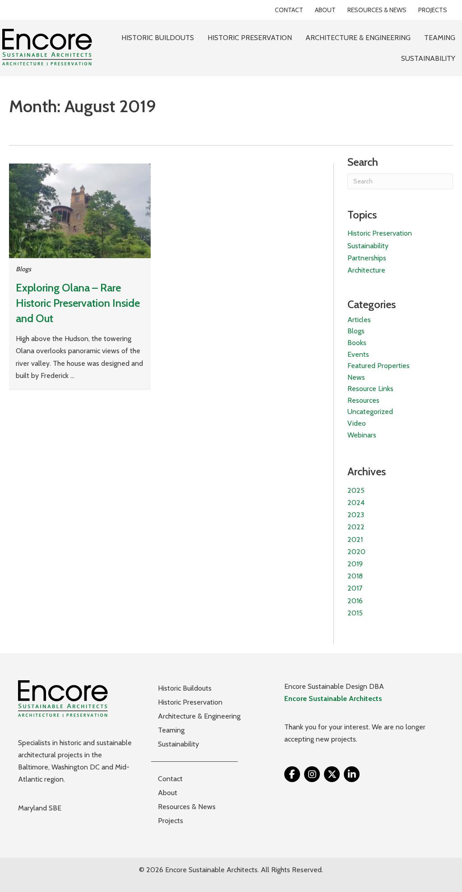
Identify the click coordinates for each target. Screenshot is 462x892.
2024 (356, 502)
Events (358, 354)
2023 (355, 514)
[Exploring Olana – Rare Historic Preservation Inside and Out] (80, 210)
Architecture (366, 270)
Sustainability (367, 245)
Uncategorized (370, 411)
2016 (355, 600)
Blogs (23, 269)
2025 (356, 490)
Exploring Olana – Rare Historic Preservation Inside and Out (78, 302)
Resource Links (370, 388)
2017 (354, 588)
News (356, 377)
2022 (356, 527)
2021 (355, 539)
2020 (356, 551)
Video (356, 423)
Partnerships (366, 258)
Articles (359, 319)
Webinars (361, 435)
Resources (363, 400)
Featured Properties (378, 365)
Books (356, 342)
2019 (355, 564)
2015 (355, 613)
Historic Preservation (379, 233)
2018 (355, 576)
